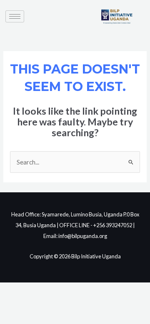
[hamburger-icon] (14, 16)
